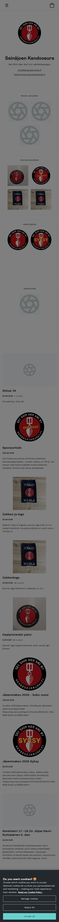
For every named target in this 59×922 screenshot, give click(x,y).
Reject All (29, 907)
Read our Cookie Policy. (30, 892)
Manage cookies (29, 898)
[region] (29, 896)
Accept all (29, 916)
